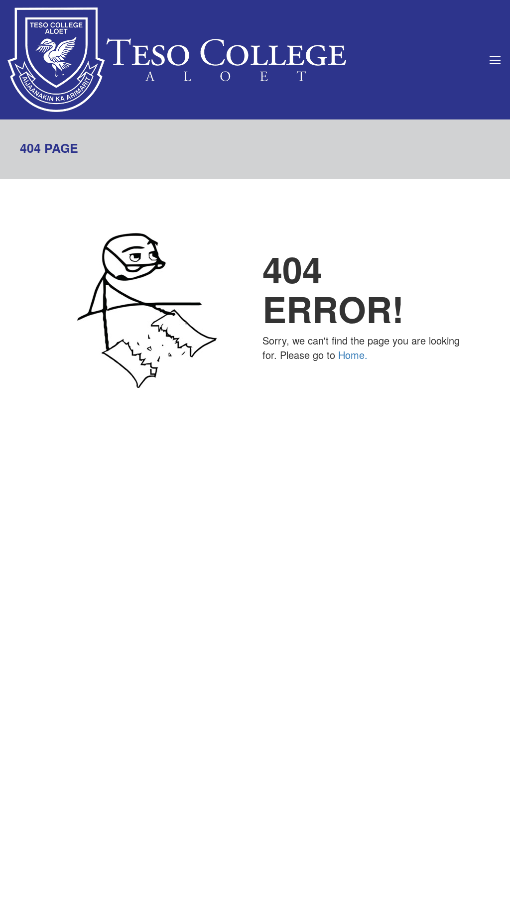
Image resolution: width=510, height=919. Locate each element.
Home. (353, 354)
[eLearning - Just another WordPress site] (176, 59)
